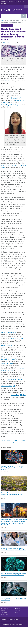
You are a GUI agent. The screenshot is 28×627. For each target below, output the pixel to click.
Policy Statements (19, 624)
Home (2, 20)
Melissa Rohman (7, 43)
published (8, 81)
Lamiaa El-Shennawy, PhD (9, 359)
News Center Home (5, 608)
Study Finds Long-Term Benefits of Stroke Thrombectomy (14, 599)
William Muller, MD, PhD (18, 395)
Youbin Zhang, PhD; (7, 345)
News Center (11, 10)
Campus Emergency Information (8, 624)
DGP (3, 357)
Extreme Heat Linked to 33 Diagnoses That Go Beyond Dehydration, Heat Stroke (12, 494)
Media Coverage (4, 614)
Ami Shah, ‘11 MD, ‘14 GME (14, 379)
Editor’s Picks (17, 608)
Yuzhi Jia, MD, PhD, (17, 339)
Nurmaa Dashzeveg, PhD (9, 332)
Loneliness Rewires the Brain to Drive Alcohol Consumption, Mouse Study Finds (13, 549)
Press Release (4, 612)
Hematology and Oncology (9, 105)
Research (23, 441)
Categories (3, 610)
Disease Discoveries (7, 26)
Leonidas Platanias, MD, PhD (12, 369)
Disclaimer (18, 622)
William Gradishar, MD (8, 386)
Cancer (3, 441)
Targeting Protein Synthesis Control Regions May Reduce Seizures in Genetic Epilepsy (13, 468)
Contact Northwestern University (7, 622)
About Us (16, 612)
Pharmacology (19, 100)
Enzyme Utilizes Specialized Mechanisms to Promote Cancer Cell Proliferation (13, 574)
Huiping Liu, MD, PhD (16, 98)
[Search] (23, 16)
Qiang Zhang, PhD (7, 363)
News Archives (17, 610)
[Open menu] (26, 6)
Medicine (6, 102)
